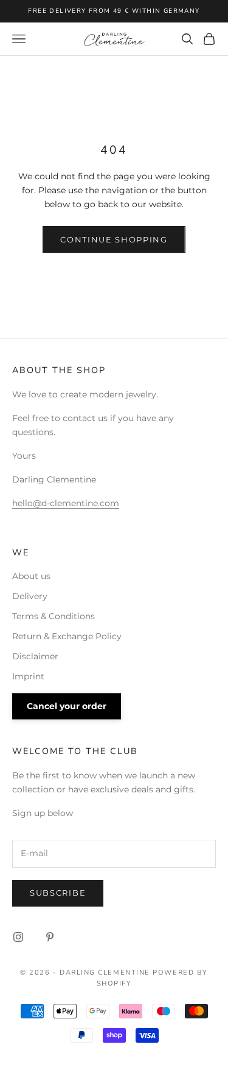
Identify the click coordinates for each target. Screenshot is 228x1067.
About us (31, 576)
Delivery (29, 596)
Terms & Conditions (53, 616)
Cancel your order (66, 706)
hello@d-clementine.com (65, 503)
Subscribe (58, 892)
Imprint (28, 676)
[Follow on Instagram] (18, 937)
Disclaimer (35, 656)
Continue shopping (114, 239)
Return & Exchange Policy (67, 636)
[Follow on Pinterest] (50, 937)
